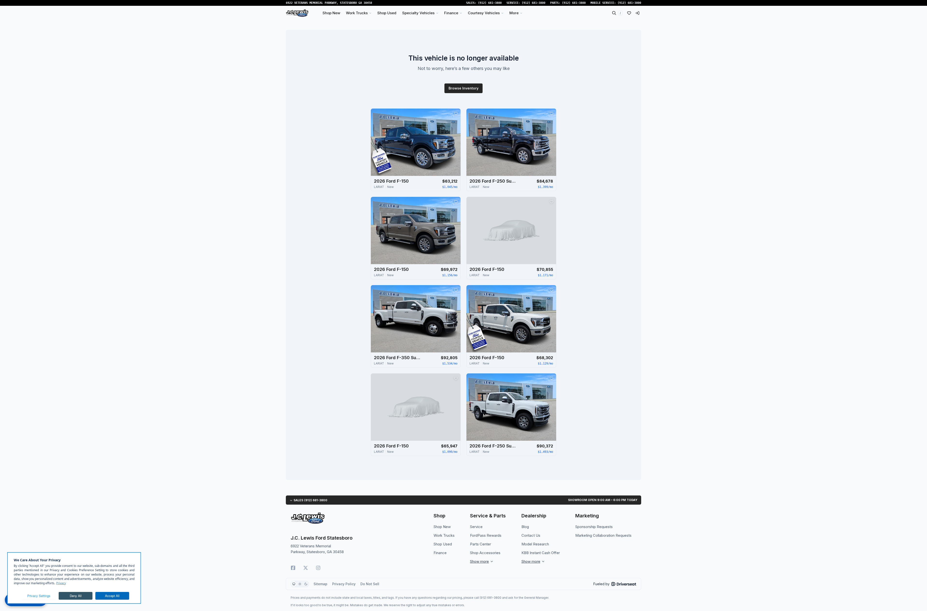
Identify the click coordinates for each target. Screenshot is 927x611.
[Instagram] (318, 567)
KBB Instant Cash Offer (540, 552)
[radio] (294, 584)
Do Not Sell (369, 584)
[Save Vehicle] (456, 113)
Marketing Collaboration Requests (603, 535)
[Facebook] (293, 567)
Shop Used (443, 544)
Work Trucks (444, 535)
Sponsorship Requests (594, 526)
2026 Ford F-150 (391, 181)
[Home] (297, 13)
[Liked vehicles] (629, 13)
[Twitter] (305, 567)
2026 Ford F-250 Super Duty (494, 181)
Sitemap (320, 584)
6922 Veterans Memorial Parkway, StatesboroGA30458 (329, 3)
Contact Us (530, 535)
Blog (525, 526)
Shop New (442, 526)
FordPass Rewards (485, 535)
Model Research (535, 544)
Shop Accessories (485, 552)
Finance (440, 552)
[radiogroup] (300, 584)
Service (476, 526)
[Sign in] (637, 13)
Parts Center (480, 544)
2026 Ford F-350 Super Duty (398, 357)
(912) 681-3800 (490, 3)
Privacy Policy (344, 584)
